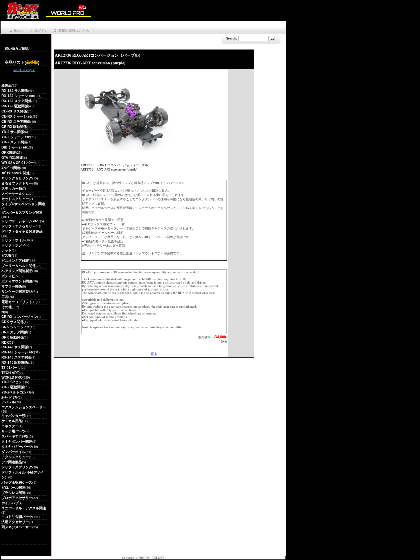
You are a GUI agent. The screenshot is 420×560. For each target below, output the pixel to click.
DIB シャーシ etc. (15, 147)
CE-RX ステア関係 (15, 122)
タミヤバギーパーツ (16, 447)
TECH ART (10, 373)
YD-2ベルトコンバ (15, 392)
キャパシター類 (13, 416)
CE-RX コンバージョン (19, 317)
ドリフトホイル (13, 240)
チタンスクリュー (15, 457)
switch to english (24, 70)
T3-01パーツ (11, 368)
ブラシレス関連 (13, 493)
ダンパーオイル (13, 452)
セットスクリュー (15, 199)
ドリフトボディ (13, 245)
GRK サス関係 (12, 322)
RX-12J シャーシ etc (17, 96)
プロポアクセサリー (16, 498)
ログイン (41, 31)
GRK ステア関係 (14, 332)
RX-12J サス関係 (14, 91)
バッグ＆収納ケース (16, 482)
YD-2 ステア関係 (14, 142)
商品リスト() (22, 62)
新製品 (6, 86)
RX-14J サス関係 (14, 347)
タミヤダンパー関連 (16, 442)
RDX (5, 343)
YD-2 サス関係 (12, 132)
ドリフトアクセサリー (18, 226)
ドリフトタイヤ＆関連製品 (22, 231)
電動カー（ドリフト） (18, 302)
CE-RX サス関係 (14, 111)
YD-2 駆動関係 (12, 387)
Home (18, 31)
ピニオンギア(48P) (16, 261)
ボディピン (10, 276)
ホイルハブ (10, 503)
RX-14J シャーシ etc (17, 352)
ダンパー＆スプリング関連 (22, 213)
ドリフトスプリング (16, 467)
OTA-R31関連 (12, 158)
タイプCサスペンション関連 (23, 204)
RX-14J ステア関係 (16, 357)
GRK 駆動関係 (12, 337)
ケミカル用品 (11, 421)
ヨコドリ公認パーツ (16, 517)
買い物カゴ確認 (17, 49)
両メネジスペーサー (16, 527)
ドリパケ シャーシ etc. (20, 221)
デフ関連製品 (11, 462)
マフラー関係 (11, 286)
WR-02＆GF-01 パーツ (19, 163)
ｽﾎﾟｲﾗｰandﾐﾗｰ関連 (15, 173)
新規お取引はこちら (73, 31)
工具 (4, 297)
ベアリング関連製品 (16, 271)
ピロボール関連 (13, 488)
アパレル (8, 402)
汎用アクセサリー (15, 522)
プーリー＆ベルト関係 (18, 266)
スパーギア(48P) (14, 436)
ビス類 (6, 256)
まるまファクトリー (16, 183)
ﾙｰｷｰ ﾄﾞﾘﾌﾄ (9, 397)
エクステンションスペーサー (23, 407)
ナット (6, 250)
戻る (154, 353)
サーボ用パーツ (13, 431)
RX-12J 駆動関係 (14, 106)
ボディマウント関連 (16, 281)
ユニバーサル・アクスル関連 (23, 508)
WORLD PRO (12, 377)
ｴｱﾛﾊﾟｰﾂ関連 (10, 168)
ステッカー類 (11, 189)
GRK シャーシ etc (15, 327)
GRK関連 (8, 153)
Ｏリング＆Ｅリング (16, 178)
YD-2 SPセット (13, 382)
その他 (6, 307)
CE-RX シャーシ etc (17, 116)
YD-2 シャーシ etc (15, 137)
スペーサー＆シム (15, 194)
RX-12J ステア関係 (16, 101)
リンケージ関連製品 (16, 292)
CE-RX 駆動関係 (14, 127)
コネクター (10, 426)
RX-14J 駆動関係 (14, 363)
